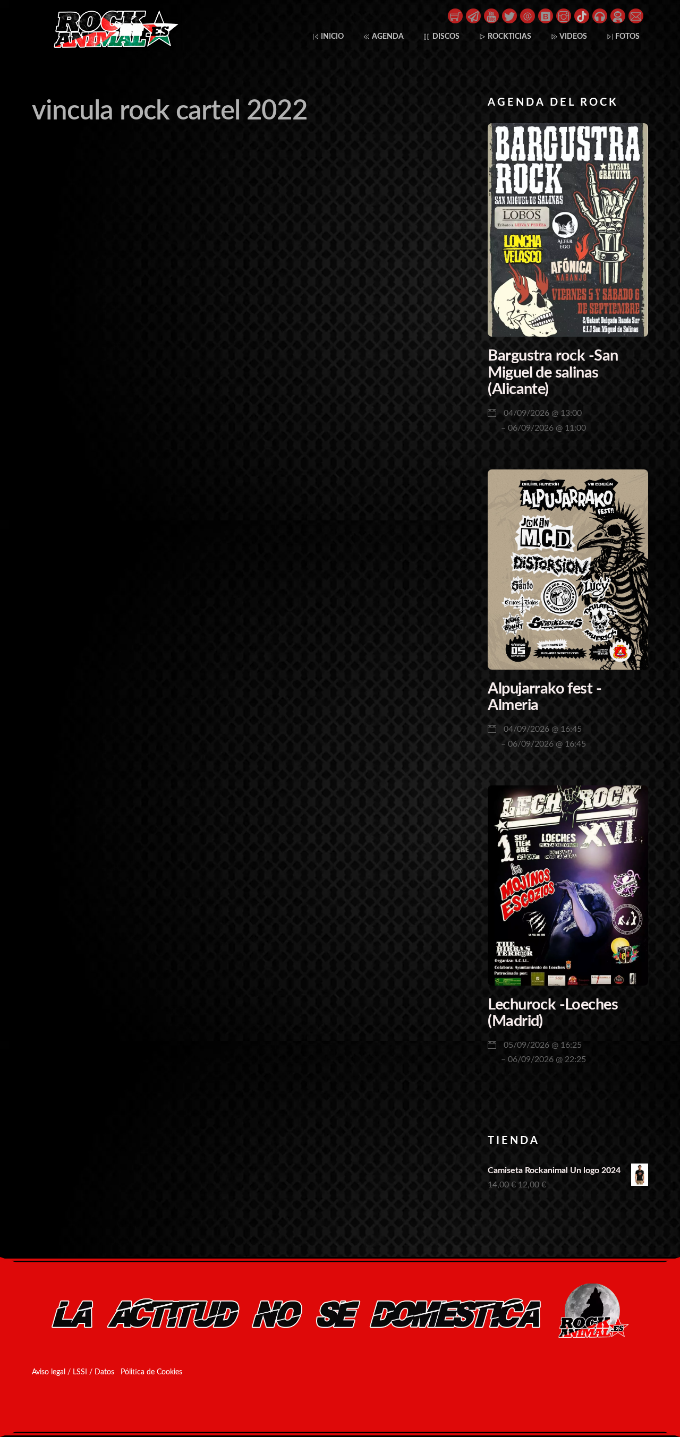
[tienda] (455, 15)
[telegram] (473, 15)
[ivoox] (599, 15)
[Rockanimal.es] (111, 45)
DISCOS (445, 36)
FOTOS (627, 36)
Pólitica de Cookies (151, 1372)
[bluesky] (545, 15)
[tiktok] (581, 15)
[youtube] (491, 15)
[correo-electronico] (635, 15)
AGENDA (387, 36)
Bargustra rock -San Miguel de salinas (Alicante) (553, 372)
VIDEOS (572, 36)
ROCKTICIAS (508, 36)
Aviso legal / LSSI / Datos (73, 1372)
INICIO (331, 36)
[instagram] (563, 15)
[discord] (617, 15)
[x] (509, 15)
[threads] (527, 15)
